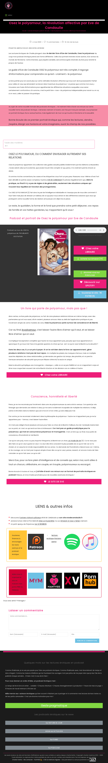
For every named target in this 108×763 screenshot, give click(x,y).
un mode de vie (74, 441)
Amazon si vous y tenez (70, 521)
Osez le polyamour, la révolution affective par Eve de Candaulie (68, 31)
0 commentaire (53, 42)
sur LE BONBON (41, 524)
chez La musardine (46, 521)
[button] (54, 705)
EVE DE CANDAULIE (54, 180)
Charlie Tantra (17, 760)
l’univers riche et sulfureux (30, 518)
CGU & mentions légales (51, 760)
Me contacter (28, 760)
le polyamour (29, 329)
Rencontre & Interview (36, 48)
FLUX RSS (37, 760)
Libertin (19, 48)
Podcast (25, 48)
